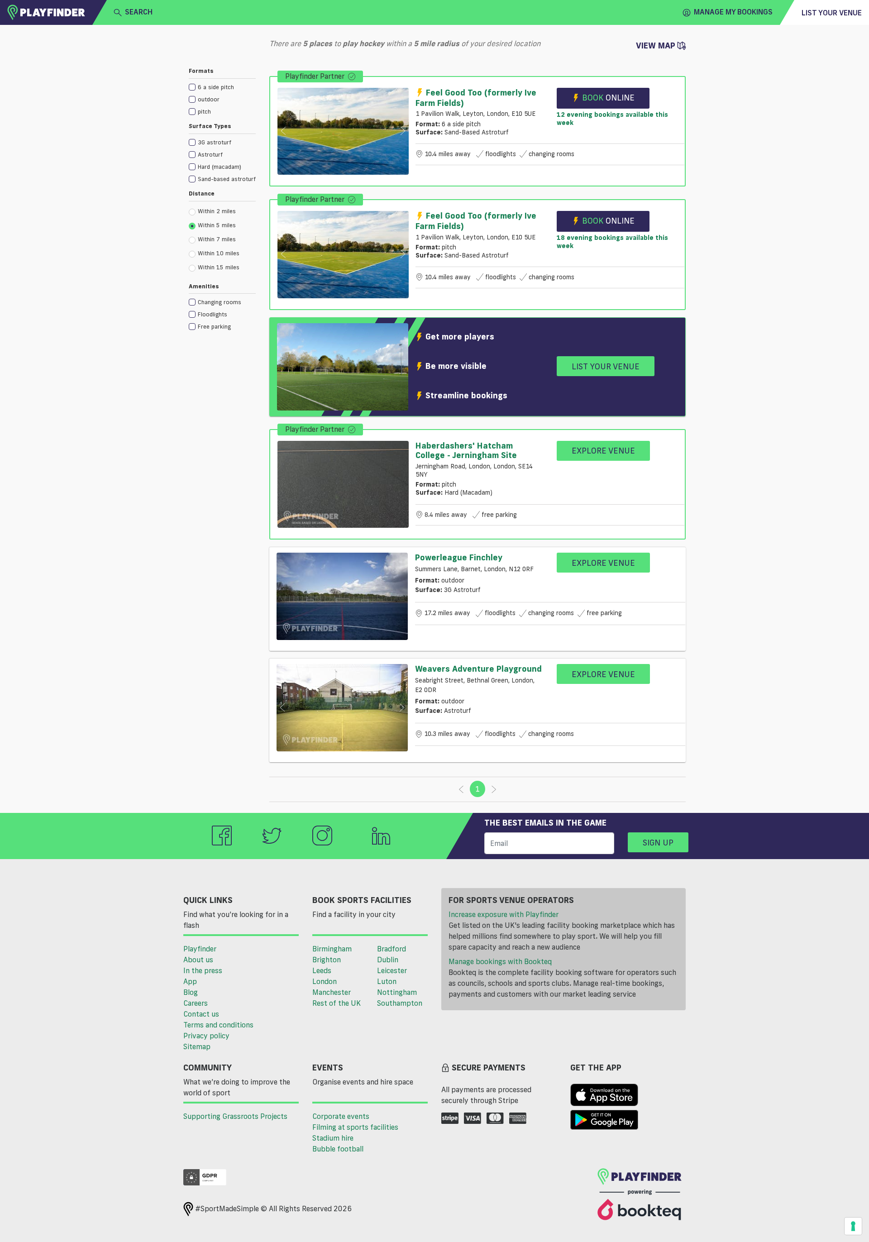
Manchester (331, 992)
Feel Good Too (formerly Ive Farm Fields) (475, 97)
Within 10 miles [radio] (218, 253)
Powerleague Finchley (458, 557)
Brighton (326, 959)
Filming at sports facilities (355, 1127)
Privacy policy (206, 1035)
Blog (190, 992)
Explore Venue (603, 450)
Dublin (387, 959)
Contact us (201, 1013)
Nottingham (397, 992)
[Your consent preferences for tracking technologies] (853, 1226)
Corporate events (340, 1116)
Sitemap (196, 1046)
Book (608, 97)
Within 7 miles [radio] (217, 239)
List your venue (832, 12)
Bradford (391, 948)
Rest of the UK (336, 1003)
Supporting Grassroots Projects (235, 1116)
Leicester (392, 970)
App (190, 981)
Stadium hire (332, 1137)
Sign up (658, 842)
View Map (657, 45)
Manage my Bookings (733, 11)
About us (198, 959)
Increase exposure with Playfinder (504, 914)
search (139, 11)
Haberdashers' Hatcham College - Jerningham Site (466, 450)
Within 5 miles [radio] (217, 225)
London (324, 981)
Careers (195, 1003)
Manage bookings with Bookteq (500, 961)
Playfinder (199, 948)
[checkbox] (222, 86)
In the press (202, 970)
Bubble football (337, 1148)
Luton (386, 981)
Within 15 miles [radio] (218, 267)
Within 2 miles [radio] (217, 211)
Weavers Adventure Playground (478, 668)
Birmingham (332, 948)
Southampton (399, 1003)
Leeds (321, 970)
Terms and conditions (218, 1024)
